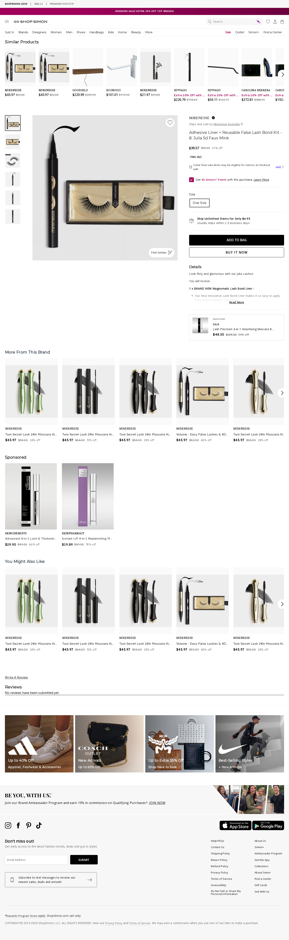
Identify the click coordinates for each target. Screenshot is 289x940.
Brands (23, 32)
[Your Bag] (282, 22)
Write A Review (16, 677)
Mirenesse (199, 118)
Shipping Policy (220, 853)
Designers (39, 32)
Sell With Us (262, 891)
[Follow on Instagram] (8, 827)
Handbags (96, 32)
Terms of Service (221, 879)
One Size (199, 203)
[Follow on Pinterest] (29, 827)
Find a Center (272, 32)
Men (69, 32)
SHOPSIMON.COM (16, 4)
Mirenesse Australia (226, 124)
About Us (260, 841)
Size (192, 194)
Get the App (262, 860)
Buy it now (237, 252)
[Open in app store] (236, 829)
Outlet (239, 32)
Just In (9, 32)
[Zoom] (105, 186)
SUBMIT (83, 860)
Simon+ (254, 32)
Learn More (261, 180)
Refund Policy (219, 866)
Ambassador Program (268, 853)
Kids (111, 32)
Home (122, 32)
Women (56, 32)
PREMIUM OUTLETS (62, 4)
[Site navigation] (7, 22)
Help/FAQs (217, 841)
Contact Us (218, 847)
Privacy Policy (219, 872)
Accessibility (218, 885)
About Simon (263, 872)
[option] (105, 187)
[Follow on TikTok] (39, 827)
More (149, 32)
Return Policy (219, 860)
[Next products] (282, 393)
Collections (261, 866)
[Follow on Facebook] (18, 827)
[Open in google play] (268, 829)
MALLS (38, 4)
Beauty (136, 32)
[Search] (234, 21)
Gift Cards (261, 885)
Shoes (81, 32)
